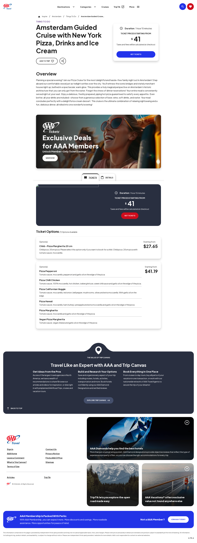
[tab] (90, 177)
